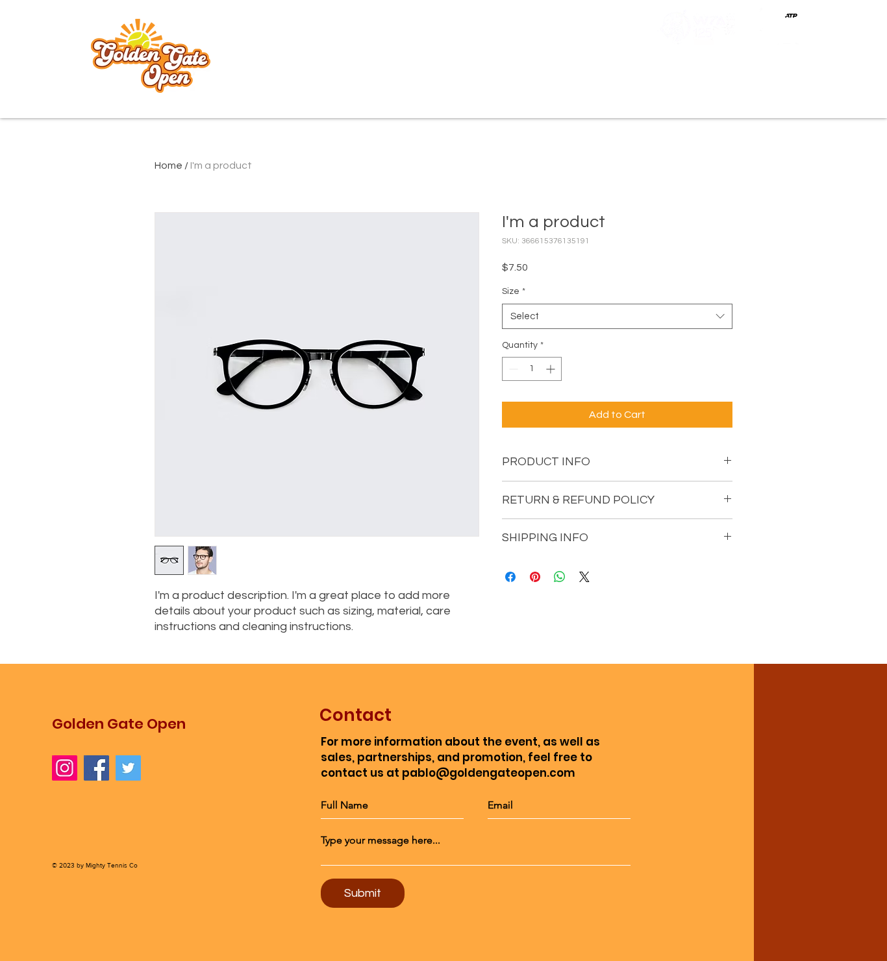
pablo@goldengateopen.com (488, 773)
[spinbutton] (531, 369)
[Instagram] (64, 768)
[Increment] (551, 369)
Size (513, 291)
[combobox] (617, 316)
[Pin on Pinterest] (535, 577)
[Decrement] (512, 369)
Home (168, 165)
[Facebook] (96, 768)
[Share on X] (584, 577)
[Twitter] (128, 768)
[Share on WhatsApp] (560, 577)
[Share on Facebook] (510, 577)
